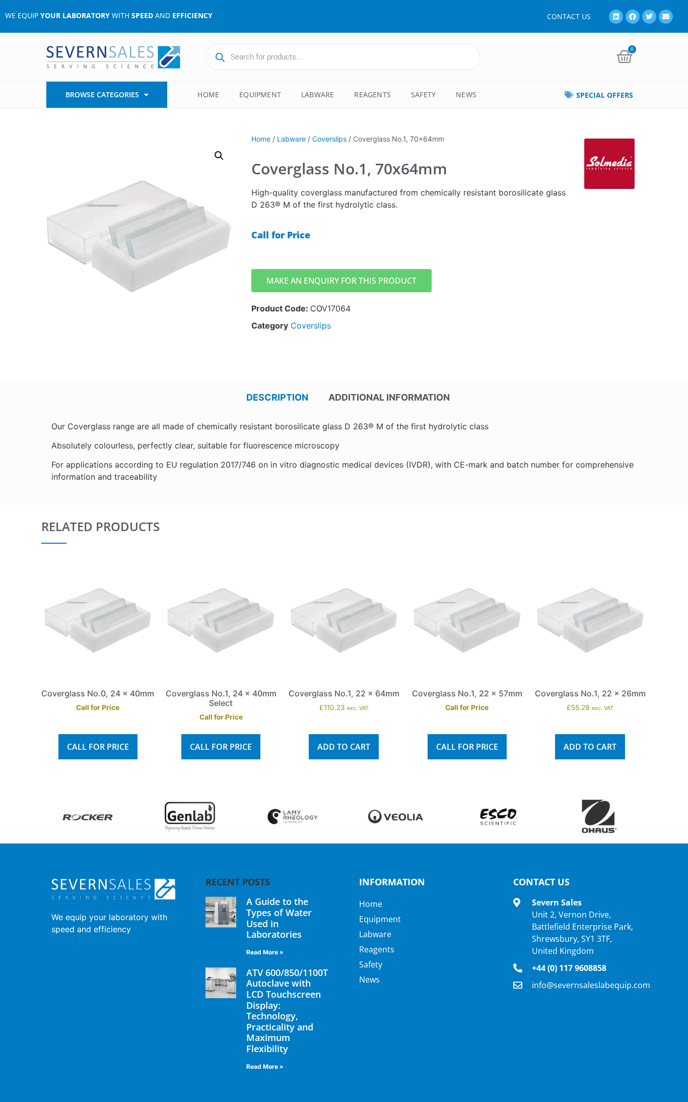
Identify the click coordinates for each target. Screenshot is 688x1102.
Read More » (265, 952)
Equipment (260, 94)
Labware (317, 94)
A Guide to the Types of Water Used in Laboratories (279, 917)
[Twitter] (649, 17)
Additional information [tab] (389, 397)
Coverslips (329, 139)
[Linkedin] (616, 17)
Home (208, 94)
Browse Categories (102, 94)
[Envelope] (666, 17)
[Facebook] (633, 17)
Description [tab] (277, 397)
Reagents (372, 94)
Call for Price (98, 746)
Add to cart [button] (343, 746)
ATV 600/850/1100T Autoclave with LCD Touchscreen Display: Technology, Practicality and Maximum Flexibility (287, 1010)
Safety (423, 94)
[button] (219, 156)
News (466, 94)
